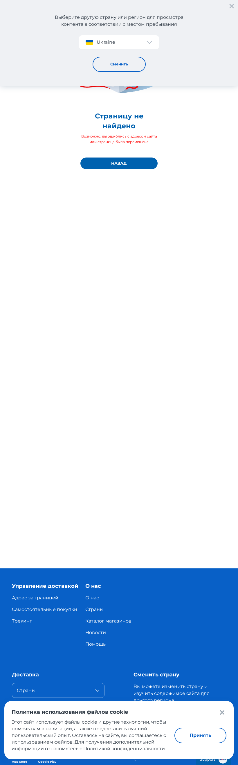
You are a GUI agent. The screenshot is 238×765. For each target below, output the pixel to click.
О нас (92, 598)
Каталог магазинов (108, 621)
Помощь (95, 644)
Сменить (119, 64)
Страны (94, 609)
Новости (95, 632)
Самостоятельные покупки (44, 609)
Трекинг (22, 621)
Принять (200, 735)
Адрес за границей (35, 598)
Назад (119, 163)
